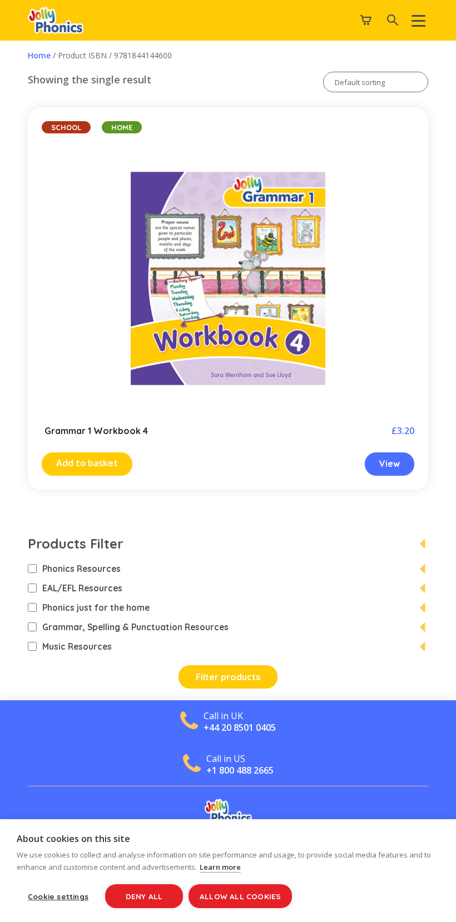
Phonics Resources (81, 568)
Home (39, 55)
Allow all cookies (240, 896)
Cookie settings (58, 896)
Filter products (228, 676)
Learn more (220, 867)
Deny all (144, 896)
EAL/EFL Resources (82, 588)
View (389, 463)
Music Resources (77, 646)
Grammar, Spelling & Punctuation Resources (135, 626)
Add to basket (87, 463)
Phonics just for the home (96, 607)
